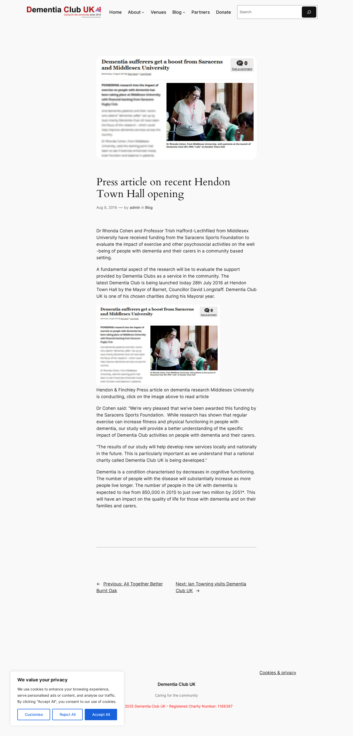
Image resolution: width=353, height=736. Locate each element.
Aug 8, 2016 (106, 207)
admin (135, 207)
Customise (34, 714)
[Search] (309, 12)
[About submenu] (143, 12)
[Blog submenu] (184, 12)
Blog (149, 207)
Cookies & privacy (277, 672)
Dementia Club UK (177, 684)
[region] (67, 698)
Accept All (101, 714)
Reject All (67, 714)
